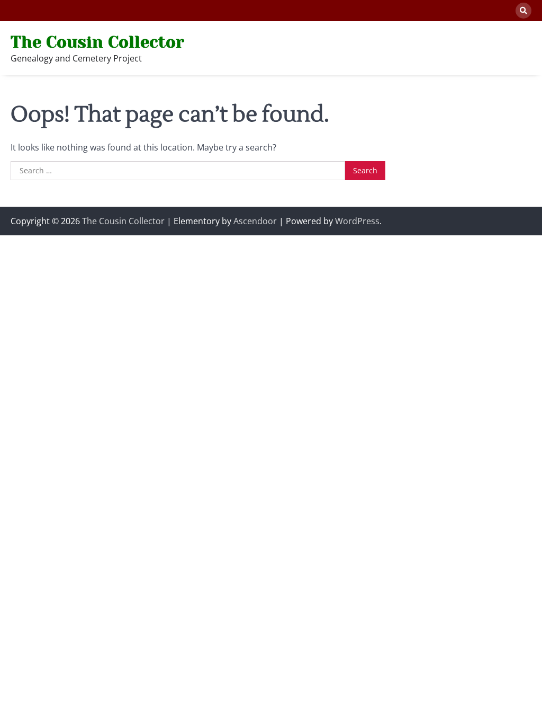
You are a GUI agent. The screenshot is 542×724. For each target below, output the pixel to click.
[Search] (523, 11)
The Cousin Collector (97, 41)
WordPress (357, 221)
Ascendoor (255, 221)
